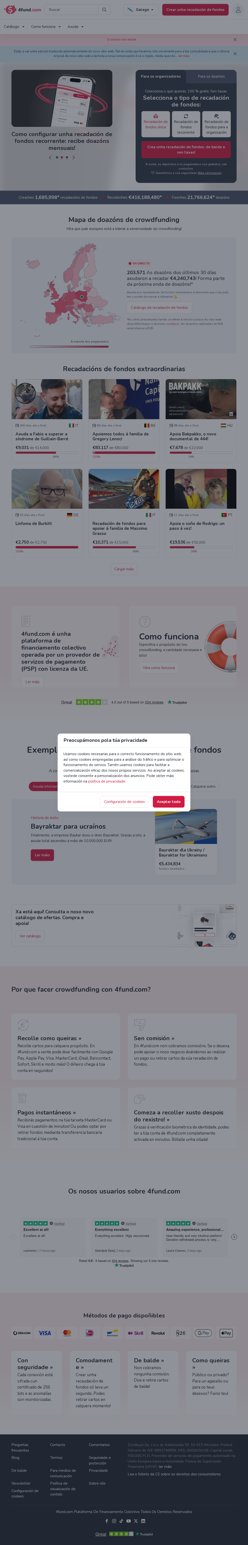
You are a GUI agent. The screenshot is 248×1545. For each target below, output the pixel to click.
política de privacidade (106, 781)
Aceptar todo (168, 801)
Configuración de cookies (124, 801)
